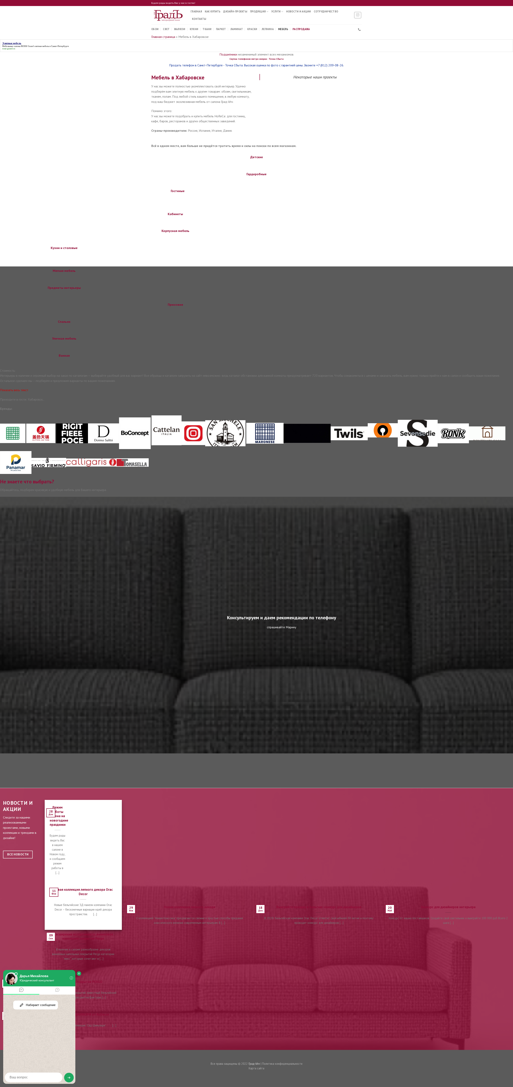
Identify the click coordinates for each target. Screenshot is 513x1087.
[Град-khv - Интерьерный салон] (168, 15)
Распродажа (301, 29)
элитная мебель (41, 46)
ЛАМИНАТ (236, 29)
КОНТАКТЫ (199, 19)
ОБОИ (155, 29)
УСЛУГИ (276, 11)
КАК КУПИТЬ (213, 11)
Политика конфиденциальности (282, 1064)
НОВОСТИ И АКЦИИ (298, 11)
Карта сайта (256, 1068)
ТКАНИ (207, 29)
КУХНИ (194, 29)
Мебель (283, 29)
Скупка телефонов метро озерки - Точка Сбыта (256, 58)
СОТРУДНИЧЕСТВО (326, 11)
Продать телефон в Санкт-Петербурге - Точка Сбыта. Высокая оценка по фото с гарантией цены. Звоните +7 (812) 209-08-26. (256, 65)
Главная (196, 11)
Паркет (221, 29)
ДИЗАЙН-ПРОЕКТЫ (235, 11)
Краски (252, 29)
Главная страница (163, 37)
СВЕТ (166, 29)
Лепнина (268, 29)
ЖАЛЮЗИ (179, 29)
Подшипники (228, 54)
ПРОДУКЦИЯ (258, 11)
